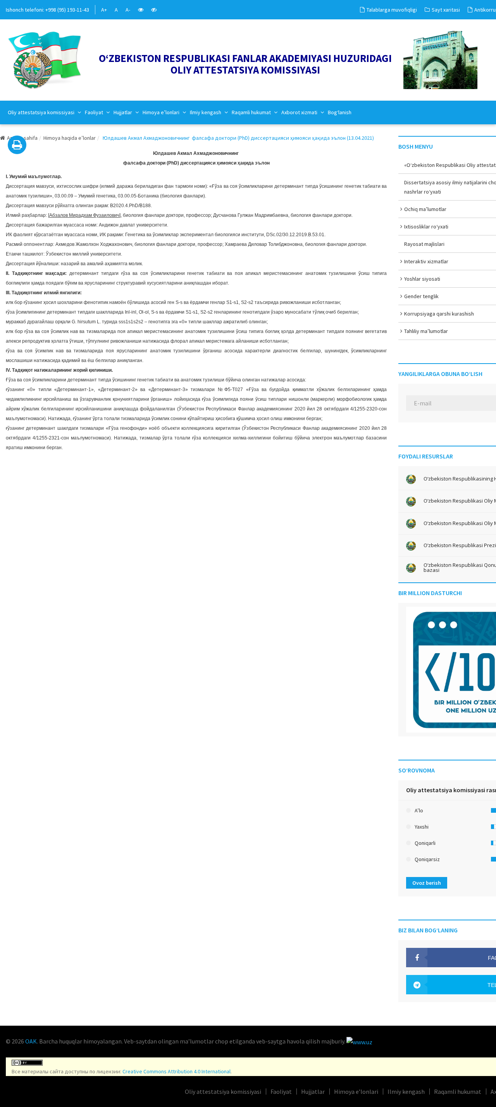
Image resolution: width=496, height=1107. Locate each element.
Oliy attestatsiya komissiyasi (42, 112)
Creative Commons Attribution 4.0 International (176, 1071)
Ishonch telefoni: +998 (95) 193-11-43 (47, 9)
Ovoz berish (426, 882)
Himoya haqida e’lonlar (69, 137)
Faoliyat (94, 112)
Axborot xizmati (300, 112)
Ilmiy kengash (206, 112)
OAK (31, 1041)
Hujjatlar (123, 112)
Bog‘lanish (339, 112)
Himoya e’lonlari (162, 112)
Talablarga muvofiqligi (392, 9)
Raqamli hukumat (252, 112)
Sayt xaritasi (446, 9)
